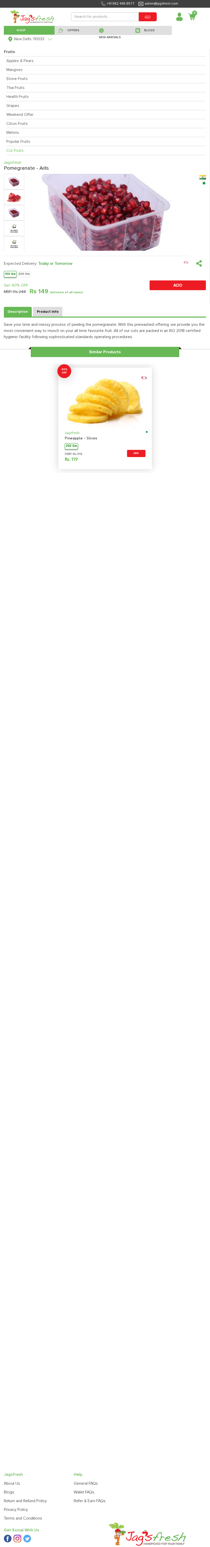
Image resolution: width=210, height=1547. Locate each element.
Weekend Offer (20, 115)
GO (148, 17)
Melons (12, 132)
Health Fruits (17, 97)
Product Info (48, 312)
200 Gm (24, 273)
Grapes (12, 106)
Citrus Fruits (17, 124)
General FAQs (86, 1483)
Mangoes (14, 70)
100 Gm (10, 273)
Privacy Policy (16, 1510)
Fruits (9, 52)
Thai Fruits (15, 88)
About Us (12, 1483)
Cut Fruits (15, 150)
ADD (177, 285)
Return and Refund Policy (25, 1501)
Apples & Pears (20, 61)
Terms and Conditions (23, 1518)
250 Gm (71, 446)
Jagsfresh (72, 433)
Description (18, 312)
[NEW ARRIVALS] (113, 30)
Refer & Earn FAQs (90, 1501)
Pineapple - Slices (81, 438)
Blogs (9, 1492)
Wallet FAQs (84, 1492)
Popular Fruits (18, 141)
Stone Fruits (17, 79)
